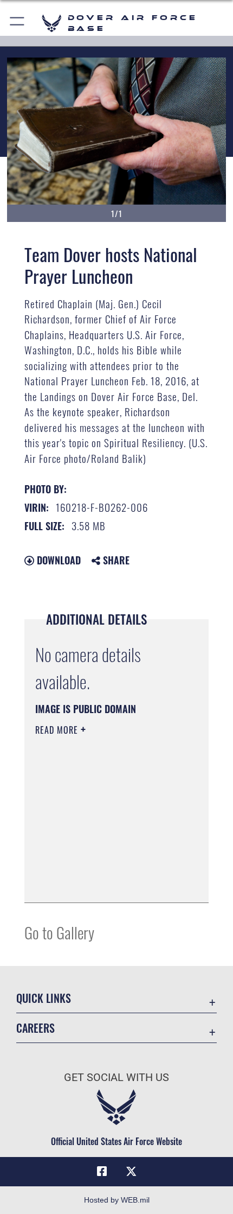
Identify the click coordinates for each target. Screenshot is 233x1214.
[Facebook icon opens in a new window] (102, 1172)
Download (57, 560)
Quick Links (43, 998)
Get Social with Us (116, 1077)
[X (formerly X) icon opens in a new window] (131, 1172)
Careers (35, 1028)
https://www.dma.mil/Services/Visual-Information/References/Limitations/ (101, 867)
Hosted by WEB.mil (117, 1200)
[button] (17, 23)
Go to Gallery (59, 932)
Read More (58, 729)
